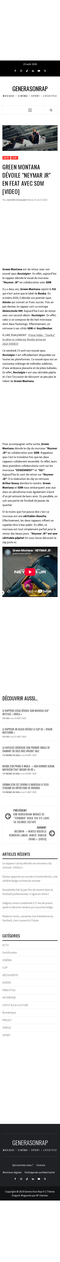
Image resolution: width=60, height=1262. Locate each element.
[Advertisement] (30, 30)
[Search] (51, 110)
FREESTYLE (9, 990)
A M (7, 718)
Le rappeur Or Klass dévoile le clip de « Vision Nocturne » (27, 731)
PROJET (7, 1020)
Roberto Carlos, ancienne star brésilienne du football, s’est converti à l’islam (27, 918)
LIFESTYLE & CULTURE (15, 1005)
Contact (40, 1165)
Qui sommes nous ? (22, 1165)
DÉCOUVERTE (10, 975)
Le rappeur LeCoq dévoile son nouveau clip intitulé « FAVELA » (25, 712)
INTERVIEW (9, 997)
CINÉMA (7, 960)
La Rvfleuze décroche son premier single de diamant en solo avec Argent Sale (26, 749)
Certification (9, 952)
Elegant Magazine (22, 1195)
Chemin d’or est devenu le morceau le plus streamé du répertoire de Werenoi (25, 786)
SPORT (6, 1035)
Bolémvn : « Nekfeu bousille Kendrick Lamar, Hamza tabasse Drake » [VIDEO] (28, 833)
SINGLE (6, 1027)
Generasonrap (30, 88)
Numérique (9, 1012)
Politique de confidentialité (40, 1172)
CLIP (15, 157)
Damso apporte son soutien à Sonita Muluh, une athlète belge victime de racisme (29, 879)
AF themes (42, 1195)
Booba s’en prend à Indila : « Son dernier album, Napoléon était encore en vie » (28, 768)
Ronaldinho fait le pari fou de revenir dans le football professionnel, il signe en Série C (27, 892)
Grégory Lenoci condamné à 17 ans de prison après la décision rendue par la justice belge (27, 905)
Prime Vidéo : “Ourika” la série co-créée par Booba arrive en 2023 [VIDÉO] (28, 339)
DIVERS (6, 982)
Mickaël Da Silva (13, 755)
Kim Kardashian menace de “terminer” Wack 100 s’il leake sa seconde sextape (31, 816)
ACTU (6, 157)
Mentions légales (12, 1172)
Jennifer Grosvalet (17, 199)
